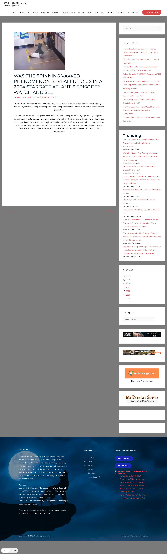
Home (13, 12)
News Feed (24, 12)
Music (89, 12)
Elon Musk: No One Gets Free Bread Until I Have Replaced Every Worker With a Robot (132, 485)
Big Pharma (19, 97)
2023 (128, 287)
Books (55, 12)
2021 (128, 295)
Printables (99, 12)
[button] (151, 12)
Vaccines (35, 97)
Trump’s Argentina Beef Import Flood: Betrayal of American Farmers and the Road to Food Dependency (142, 236)
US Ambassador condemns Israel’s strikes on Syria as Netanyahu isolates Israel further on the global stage (142, 179)
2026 (128, 276)
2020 (128, 299)
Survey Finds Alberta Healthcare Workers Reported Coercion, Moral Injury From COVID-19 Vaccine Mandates (140, 223)
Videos (81, 12)
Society (28, 97)
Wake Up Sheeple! (15, 3)
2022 (128, 291)
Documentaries (68, 12)
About (110, 12)
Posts (35, 12)
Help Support (133, 12)
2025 (128, 279)
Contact (119, 12)
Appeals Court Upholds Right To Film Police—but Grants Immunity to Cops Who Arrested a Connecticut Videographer (142, 249)
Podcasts (45, 12)
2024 (128, 283)
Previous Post (9, 211)
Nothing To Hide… (130, 88)
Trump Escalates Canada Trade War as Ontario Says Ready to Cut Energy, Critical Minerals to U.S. (140, 52)
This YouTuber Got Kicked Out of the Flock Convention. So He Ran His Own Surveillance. (141, 110)
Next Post (110, 211)
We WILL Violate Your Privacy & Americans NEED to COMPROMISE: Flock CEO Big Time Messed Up (141, 156)
